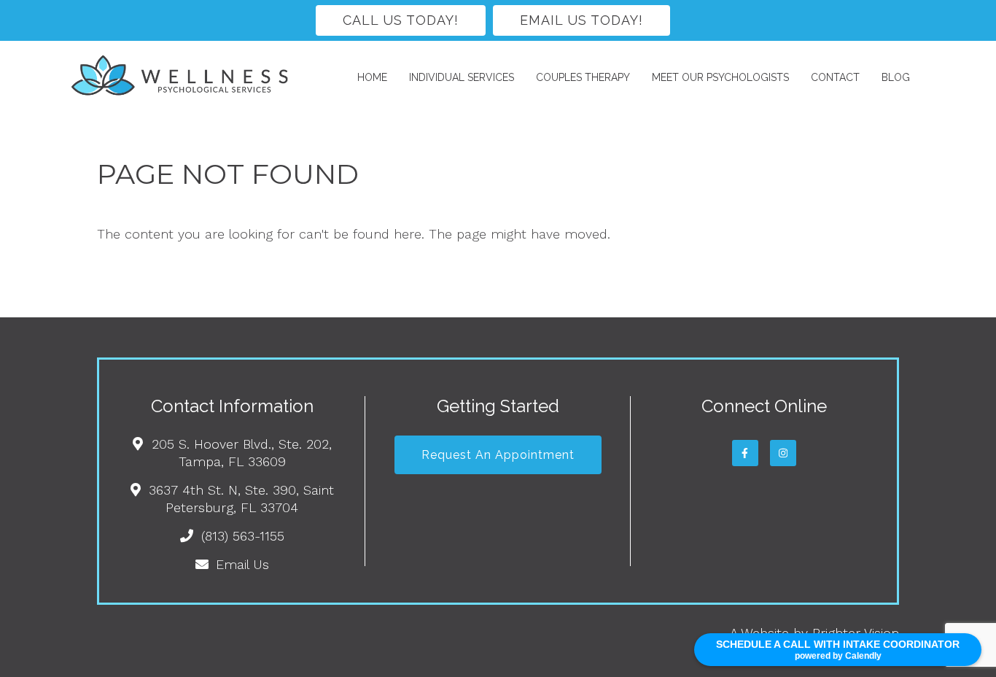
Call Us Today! (401, 20)
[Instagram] (783, 453)
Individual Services (461, 77)
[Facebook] (745, 453)
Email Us (242, 564)
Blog (896, 77)
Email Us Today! (581, 20)
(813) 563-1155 (242, 535)
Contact (835, 77)
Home (372, 77)
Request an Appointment (498, 455)
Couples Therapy (583, 77)
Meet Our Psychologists (720, 77)
